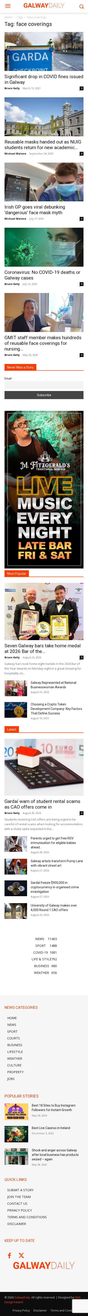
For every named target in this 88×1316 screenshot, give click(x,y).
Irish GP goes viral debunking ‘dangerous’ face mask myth (35, 209)
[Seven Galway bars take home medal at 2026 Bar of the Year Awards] (44, 611)
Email (8, 378)
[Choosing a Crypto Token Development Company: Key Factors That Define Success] (16, 710)
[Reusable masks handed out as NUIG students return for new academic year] (44, 116)
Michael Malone (15, 153)
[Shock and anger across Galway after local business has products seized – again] (16, 1156)
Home (8, 17)
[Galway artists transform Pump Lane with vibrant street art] (16, 867)
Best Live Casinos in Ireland (51, 1128)
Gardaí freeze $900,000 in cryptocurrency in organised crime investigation (55, 887)
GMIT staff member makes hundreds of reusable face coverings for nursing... (43, 343)
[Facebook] (9, 1256)
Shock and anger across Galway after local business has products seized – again (55, 1154)
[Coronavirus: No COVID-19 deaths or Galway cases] (44, 247)
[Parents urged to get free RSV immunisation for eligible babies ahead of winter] (16, 844)
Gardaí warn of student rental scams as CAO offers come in (42, 804)
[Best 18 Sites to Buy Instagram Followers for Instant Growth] (16, 1111)
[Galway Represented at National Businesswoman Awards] (16, 688)
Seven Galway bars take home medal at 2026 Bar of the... (43, 648)
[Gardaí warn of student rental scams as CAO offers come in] (44, 767)
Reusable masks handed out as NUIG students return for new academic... (43, 144)
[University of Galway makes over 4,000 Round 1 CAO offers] (16, 911)
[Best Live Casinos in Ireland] (16, 1134)
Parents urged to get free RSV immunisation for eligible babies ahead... (53, 842)
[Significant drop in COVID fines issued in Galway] (44, 51)
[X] (21, 1256)
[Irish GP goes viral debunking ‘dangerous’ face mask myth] (44, 182)
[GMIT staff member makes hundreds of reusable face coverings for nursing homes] (44, 312)
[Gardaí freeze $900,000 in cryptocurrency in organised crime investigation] (16, 888)
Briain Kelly (12, 88)
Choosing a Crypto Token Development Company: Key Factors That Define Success (56, 708)
